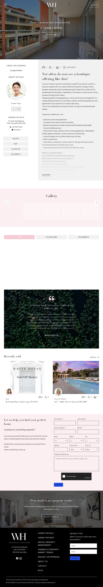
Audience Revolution (48, 582)
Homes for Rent (46, 537)
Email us (17, 130)
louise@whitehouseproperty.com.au (19, 109)
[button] (5, 5)
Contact (42, 566)
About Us (43, 561)
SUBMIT (75, 558)
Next (96, 202)
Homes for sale (46, 533)
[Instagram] (20, 558)
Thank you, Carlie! (51, 305)
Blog (40, 570)
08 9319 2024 (17, 127)
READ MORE (46, 175)
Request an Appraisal (49, 557)
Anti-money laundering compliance (35, 580)
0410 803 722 (14, 109)
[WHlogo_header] (51, 5)
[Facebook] (17, 558)
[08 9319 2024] (11, 127)
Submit (58, 485)
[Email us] (13, 130)
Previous (7, 202)
